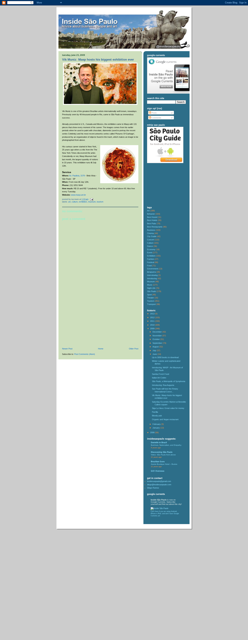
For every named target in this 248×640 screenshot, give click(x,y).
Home (100, 349)
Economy (151, 249)
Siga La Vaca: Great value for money (168, 408)
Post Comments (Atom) (84, 354)
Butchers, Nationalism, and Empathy (166, 445)
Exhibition (83, 202)
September (158, 343)
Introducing (152, 278)
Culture (75, 202)
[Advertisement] (89, 322)
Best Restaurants (154, 227)
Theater (150, 298)
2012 (152, 317)
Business (151, 230)
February (157, 424)
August (156, 347)
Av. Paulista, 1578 (77, 176)
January (156, 428)
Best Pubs (151, 223)
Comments (156, 118)
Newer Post (67, 349)
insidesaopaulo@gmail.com (159, 481)
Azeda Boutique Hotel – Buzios (164, 464)
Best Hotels (152, 220)
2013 (152, 314)
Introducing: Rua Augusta (163, 385)
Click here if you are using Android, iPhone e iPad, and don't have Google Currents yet (165, 513)
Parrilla (155, 412)
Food (149, 265)
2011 (152, 321)
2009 (152, 328)
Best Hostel (152, 217)
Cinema (150, 233)
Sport (149, 295)
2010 (152, 325)
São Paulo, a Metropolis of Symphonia (168, 381)
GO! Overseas (157, 471)
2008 (152, 432)
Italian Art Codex (159, 378)
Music (149, 285)
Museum (92, 202)
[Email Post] (91, 199)
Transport (151, 304)
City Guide (151, 236)
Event (149, 252)
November (157, 336)
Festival (150, 262)
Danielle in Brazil (159, 442)
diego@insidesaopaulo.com (159, 484)
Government (152, 269)
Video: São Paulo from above (163, 455)
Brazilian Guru (158, 461)
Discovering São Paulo (161, 452)
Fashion (150, 259)
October (156, 339)
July (155, 350)
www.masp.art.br (78, 195)
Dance (150, 246)
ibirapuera (151, 272)
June (155, 354)
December (157, 332)
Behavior (151, 214)
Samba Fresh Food (160, 374)
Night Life (151, 288)
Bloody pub (157, 416)
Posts (154, 113)
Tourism (100, 202)
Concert (150, 240)
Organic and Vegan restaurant (165, 419)
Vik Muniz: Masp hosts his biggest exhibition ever (98, 59)
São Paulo (151, 291)
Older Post (133, 349)
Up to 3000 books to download (165, 357)
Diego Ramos (153, 488)
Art (69, 202)
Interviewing (152, 275)
